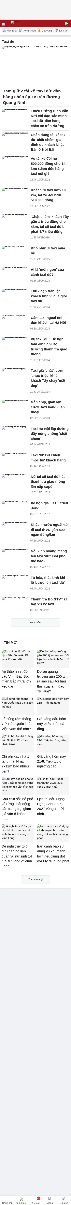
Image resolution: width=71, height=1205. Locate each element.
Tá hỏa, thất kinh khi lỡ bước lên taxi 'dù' (48, 580)
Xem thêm (35, 622)
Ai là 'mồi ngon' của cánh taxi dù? (47, 272)
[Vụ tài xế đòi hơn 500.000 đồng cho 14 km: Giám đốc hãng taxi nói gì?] (15, 164)
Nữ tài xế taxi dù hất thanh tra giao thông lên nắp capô (48, 482)
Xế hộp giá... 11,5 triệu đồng (49, 505)
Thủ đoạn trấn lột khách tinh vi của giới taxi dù (49, 296)
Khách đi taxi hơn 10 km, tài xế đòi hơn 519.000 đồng (48, 195)
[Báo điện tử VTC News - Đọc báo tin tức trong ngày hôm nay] (24, 23)
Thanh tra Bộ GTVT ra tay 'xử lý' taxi (49, 601)
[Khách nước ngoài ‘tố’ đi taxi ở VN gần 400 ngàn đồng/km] (15, 530)
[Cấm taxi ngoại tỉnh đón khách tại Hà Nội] (15, 323)
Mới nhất (11, 30)
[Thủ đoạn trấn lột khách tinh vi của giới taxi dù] (15, 297)
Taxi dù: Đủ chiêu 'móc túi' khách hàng (48, 457)
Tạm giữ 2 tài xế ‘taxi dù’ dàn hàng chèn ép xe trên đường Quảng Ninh (32, 97)
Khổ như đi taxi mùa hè (48, 250)
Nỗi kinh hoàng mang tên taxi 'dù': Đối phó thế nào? (49, 556)
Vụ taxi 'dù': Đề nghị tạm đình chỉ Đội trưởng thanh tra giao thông (49, 346)
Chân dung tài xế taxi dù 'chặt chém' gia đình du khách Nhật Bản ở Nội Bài (48, 142)
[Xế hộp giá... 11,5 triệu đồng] (15, 509)
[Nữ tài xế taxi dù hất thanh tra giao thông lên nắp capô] (15, 482)
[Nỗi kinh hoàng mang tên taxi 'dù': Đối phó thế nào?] (15, 557)
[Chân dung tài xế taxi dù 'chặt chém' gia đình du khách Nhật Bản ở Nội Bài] (15, 141)
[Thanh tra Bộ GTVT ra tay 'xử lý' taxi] (15, 605)
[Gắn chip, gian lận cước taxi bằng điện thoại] (15, 408)
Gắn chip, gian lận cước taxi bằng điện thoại (48, 407)
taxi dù (8, 41)
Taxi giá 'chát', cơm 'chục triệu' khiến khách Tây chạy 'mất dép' (48, 378)
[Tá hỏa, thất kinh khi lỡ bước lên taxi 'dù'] (15, 583)
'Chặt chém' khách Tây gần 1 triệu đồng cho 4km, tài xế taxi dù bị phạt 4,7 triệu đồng (50, 224)
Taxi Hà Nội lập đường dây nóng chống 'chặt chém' (50, 434)
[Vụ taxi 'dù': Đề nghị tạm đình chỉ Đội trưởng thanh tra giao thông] (15, 345)
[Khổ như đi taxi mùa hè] (15, 254)
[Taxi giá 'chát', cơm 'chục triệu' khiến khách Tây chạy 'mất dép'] (15, 376)
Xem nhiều (29, 30)
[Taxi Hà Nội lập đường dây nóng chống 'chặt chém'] (15, 434)
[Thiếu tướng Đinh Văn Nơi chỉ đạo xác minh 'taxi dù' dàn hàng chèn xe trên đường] (15, 117)
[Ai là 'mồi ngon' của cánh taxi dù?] (15, 275)
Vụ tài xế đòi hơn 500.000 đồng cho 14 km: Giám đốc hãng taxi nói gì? (48, 166)
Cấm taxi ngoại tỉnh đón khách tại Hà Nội (48, 320)
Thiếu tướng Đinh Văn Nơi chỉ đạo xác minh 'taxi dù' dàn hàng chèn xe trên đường (49, 118)
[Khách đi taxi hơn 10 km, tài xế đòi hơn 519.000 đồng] (15, 196)
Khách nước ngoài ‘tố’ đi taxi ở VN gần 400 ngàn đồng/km (49, 530)
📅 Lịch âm (61, 30)
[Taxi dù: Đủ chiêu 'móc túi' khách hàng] (15, 461)
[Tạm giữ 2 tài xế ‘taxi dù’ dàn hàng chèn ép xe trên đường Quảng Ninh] (35, 66)
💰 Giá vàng (45, 30)
